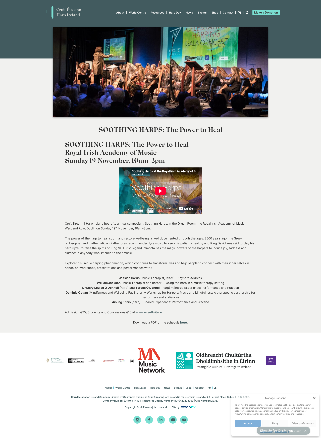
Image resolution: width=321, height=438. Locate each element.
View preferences (303, 423)
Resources (157, 12)
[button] (314, 398)
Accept (247, 423)
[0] (239, 12)
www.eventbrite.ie (149, 312)
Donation (266, 12)
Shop (214, 12)
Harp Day (175, 12)
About (120, 12)
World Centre (137, 12)
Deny (275, 423)
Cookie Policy (267, 431)
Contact (228, 12)
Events (202, 12)
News (189, 12)
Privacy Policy (282, 431)
